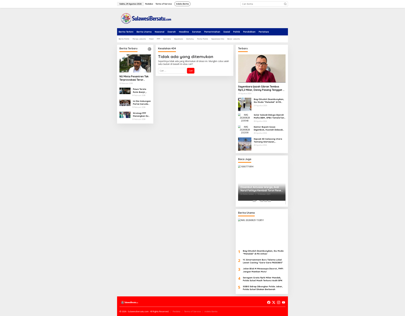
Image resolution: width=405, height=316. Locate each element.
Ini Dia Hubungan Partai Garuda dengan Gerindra (142, 102)
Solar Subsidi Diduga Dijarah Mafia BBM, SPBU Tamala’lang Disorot (270, 116)
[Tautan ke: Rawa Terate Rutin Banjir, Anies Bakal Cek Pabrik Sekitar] (125, 90)
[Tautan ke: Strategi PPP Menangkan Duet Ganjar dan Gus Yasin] (125, 114)
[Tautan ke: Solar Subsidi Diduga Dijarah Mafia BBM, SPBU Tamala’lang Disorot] (244, 117)
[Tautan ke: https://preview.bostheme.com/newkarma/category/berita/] (149, 49)
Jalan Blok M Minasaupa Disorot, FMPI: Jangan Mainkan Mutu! (263, 270)
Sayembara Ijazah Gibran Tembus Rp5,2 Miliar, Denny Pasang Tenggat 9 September (261, 88)
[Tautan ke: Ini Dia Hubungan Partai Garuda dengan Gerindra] (125, 102)
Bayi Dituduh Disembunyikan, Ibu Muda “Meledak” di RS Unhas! (269, 100)
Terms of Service (192, 311)
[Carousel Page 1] (254, 201)
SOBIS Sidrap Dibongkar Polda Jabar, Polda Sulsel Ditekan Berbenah (263, 288)
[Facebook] (269, 302)
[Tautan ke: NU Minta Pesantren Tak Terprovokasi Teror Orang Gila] (135, 63)
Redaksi (176, 311)
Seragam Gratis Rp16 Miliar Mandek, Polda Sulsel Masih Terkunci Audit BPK (262, 279)
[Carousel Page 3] (261, 201)
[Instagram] (279, 302)
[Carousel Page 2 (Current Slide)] (258, 201)
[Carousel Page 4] (265, 201)
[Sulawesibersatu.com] (144, 17)
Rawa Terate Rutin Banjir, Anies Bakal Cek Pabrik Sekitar (141, 90)
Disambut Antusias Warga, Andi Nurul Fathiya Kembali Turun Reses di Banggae (261, 189)
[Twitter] (274, 302)
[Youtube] (283, 302)
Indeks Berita (211, 311)
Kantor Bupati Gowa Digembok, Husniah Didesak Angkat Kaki (268, 128)
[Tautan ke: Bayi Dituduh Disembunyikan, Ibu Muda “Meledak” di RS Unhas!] (244, 104)
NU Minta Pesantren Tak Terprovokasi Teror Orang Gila (134, 78)
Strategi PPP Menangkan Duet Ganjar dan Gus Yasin (142, 114)
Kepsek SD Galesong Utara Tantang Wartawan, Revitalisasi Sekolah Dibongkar (268, 140)
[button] (285, 4)
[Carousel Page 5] (269, 201)
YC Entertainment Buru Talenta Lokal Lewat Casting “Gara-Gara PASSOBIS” (263, 261)
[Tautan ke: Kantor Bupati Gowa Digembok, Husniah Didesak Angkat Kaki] (244, 129)
